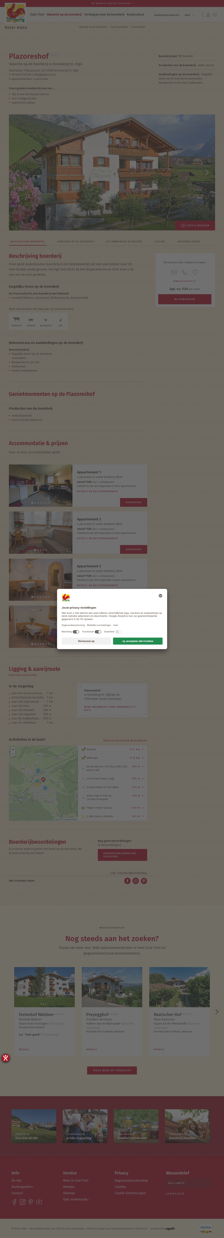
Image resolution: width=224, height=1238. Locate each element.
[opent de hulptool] (5, 1058)
